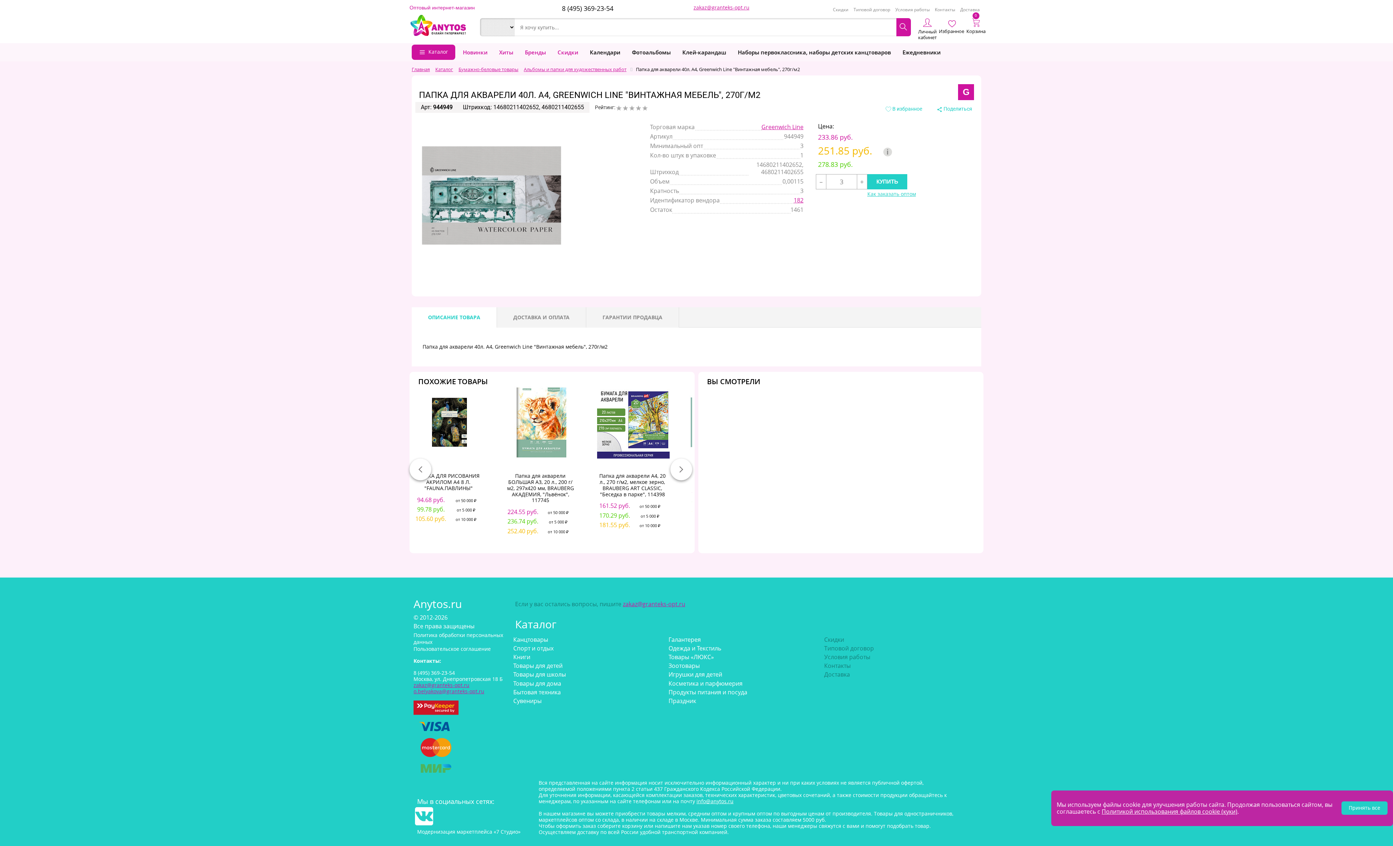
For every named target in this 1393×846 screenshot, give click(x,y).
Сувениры (527, 701)
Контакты (945, 10)
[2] (625, 108)
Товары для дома (537, 683)
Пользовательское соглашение (452, 648)
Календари (605, 52)
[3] (631, 108)
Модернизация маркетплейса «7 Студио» (469, 831)
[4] (638, 108)
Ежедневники (922, 52)
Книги (521, 657)
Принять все (1364, 807)
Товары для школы (539, 674)
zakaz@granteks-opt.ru (721, 7)
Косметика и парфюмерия (706, 683)
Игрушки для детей (695, 674)
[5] (645, 108)
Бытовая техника (537, 692)
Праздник (682, 701)
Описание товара (454, 317)
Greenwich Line (782, 127)
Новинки (475, 52)
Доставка (970, 10)
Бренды (535, 52)
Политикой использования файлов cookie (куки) (1169, 812)
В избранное (906, 109)
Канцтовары (530, 640)
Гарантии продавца (632, 317)
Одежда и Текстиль (695, 648)
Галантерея (685, 640)
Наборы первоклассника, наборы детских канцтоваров (814, 52)
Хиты (506, 52)
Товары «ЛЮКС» (691, 657)
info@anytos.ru (715, 801)
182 (799, 200)
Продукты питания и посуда (708, 692)
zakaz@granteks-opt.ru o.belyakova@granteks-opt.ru (449, 688)
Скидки (840, 10)
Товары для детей (538, 666)
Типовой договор (872, 10)
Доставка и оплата (541, 317)
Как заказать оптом (891, 194)
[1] (618, 108)
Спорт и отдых (533, 648)
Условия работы (912, 10)
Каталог (438, 51)
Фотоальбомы (651, 52)
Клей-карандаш (704, 52)
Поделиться (957, 109)
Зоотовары (684, 666)
